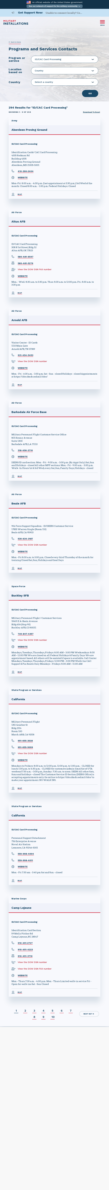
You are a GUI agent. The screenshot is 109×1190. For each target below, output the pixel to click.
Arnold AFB (19, 320)
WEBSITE (23, 177)
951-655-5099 (25, 747)
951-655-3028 (25, 740)
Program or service (17, 59)
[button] (55, 6)
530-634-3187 (25, 538)
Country (14, 82)
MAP (20, 194)
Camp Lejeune (21, 907)
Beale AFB (18, 503)
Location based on (15, 71)
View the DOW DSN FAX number (35, 269)
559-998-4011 (25, 860)
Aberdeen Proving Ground (29, 129)
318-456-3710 (25, 450)
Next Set (87, 1014)
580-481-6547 (25, 256)
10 (53, 1017)
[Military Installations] (15, 24)
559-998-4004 (26, 854)
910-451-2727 (25, 943)
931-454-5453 (25, 355)
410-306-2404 (25, 171)
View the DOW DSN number (32, 361)
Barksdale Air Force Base (29, 412)
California (18, 699)
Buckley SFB (20, 595)
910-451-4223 (25, 949)
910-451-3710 (25, 956)
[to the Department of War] (29, 2)
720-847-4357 (25, 634)
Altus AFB (18, 221)
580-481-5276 (25, 263)
